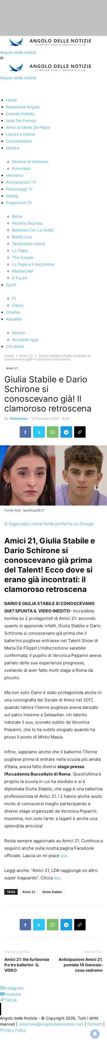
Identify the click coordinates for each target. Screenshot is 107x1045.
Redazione (18, 418)
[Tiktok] (2, 1000)
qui (63, 855)
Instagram (14, 988)
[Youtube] (2, 994)
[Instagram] (2, 988)
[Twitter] (39, 432)
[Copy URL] (80, 432)
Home (9, 356)
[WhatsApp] (52, 432)
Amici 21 (26, 356)
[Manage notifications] (95, 1033)
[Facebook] (25, 432)
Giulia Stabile (52, 892)
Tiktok (10, 1000)
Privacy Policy (13, 1030)
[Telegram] (66, 432)
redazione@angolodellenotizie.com (51, 1024)
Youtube (12, 994)
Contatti (94, 1024)
